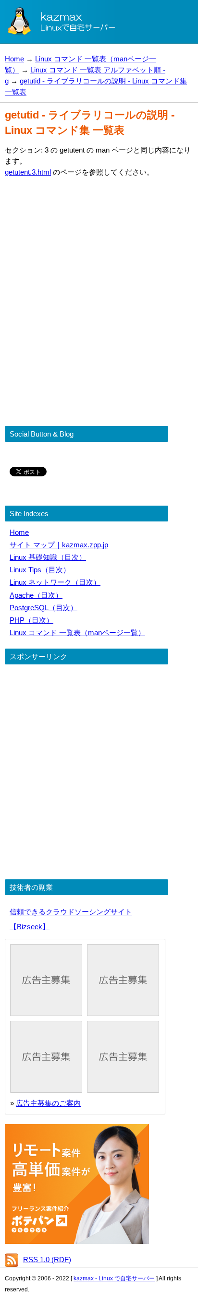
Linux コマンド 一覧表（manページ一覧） (77, 632)
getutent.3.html (28, 172)
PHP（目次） (31, 620)
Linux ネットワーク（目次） (55, 582)
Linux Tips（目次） (40, 570)
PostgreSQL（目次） (43, 607)
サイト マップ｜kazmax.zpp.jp (59, 545)
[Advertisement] (99, 286)
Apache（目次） (36, 595)
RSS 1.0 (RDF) (47, 1259)
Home (14, 59)
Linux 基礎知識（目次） (48, 557)
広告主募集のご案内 (48, 1103)
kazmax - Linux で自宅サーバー (114, 1278)
